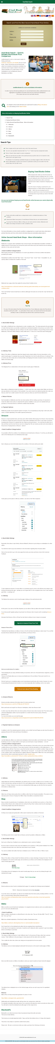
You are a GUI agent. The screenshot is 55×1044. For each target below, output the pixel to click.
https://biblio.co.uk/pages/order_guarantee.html (12, 998)
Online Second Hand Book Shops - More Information (19, 122)
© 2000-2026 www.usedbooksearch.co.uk (27, 1037)
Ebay (9, 131)
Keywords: (13, 37)
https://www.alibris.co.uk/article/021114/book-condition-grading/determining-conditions (22, 756)
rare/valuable (15, 62)
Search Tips (9, 117)
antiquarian (9, 62)
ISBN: (11, 40)
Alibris (10, 129)
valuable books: (31, 754)
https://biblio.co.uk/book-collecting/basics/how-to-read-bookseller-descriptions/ (20, 923)
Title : (11, 34)
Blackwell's (11, 135)
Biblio (9, 133)
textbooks (3, 62)
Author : (12, 31)
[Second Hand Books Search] (12, 11)
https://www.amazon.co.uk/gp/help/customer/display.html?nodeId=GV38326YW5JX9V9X (22, 717)
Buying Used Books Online (13, 120)
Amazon (10, 126)
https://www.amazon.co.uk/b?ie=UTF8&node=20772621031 (15, 704)
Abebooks (11, 124)
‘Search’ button (22, 106)
